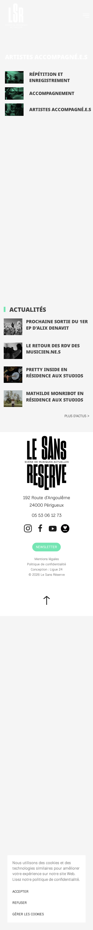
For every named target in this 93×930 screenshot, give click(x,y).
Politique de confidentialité (46, 564)
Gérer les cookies (28, 914)
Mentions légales (46, 559)
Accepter (20, 891)
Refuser (19, 902)
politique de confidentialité (55, 879)
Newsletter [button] (46, 547)
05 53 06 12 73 (47, 515)
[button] (86, 15)
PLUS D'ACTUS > (76, 416)
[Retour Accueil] (16, 15)
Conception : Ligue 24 (46, 569)
